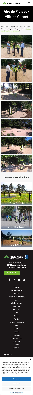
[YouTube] (19, 279)
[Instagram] (14, 279)
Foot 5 (16, 332)
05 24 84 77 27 (12, 273)
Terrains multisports (16, 322)
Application (8, 354)
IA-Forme (16, 341)
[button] (30, 359)
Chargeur (16, 306)
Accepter (16, 379)
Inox (16, 325)
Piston (16, 293)
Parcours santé (16, 290)
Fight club (16, 309)
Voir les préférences (16, 389)
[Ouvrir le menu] (29, 3)
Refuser (16, 384)
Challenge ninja (16, 303)
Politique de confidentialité (16, 392)
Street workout (16, 338)
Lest (16, 300)
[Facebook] (9, 279)
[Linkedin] (23, 279)
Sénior (16, 316)
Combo (16, 345)
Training (16, 319)
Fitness (16, 287)
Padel (16, 329)
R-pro (17, 313)
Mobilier (16, 348)
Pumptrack (16, 335)
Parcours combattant (16, 297)
